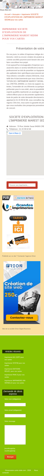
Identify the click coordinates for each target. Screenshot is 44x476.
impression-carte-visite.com (16, 470)
